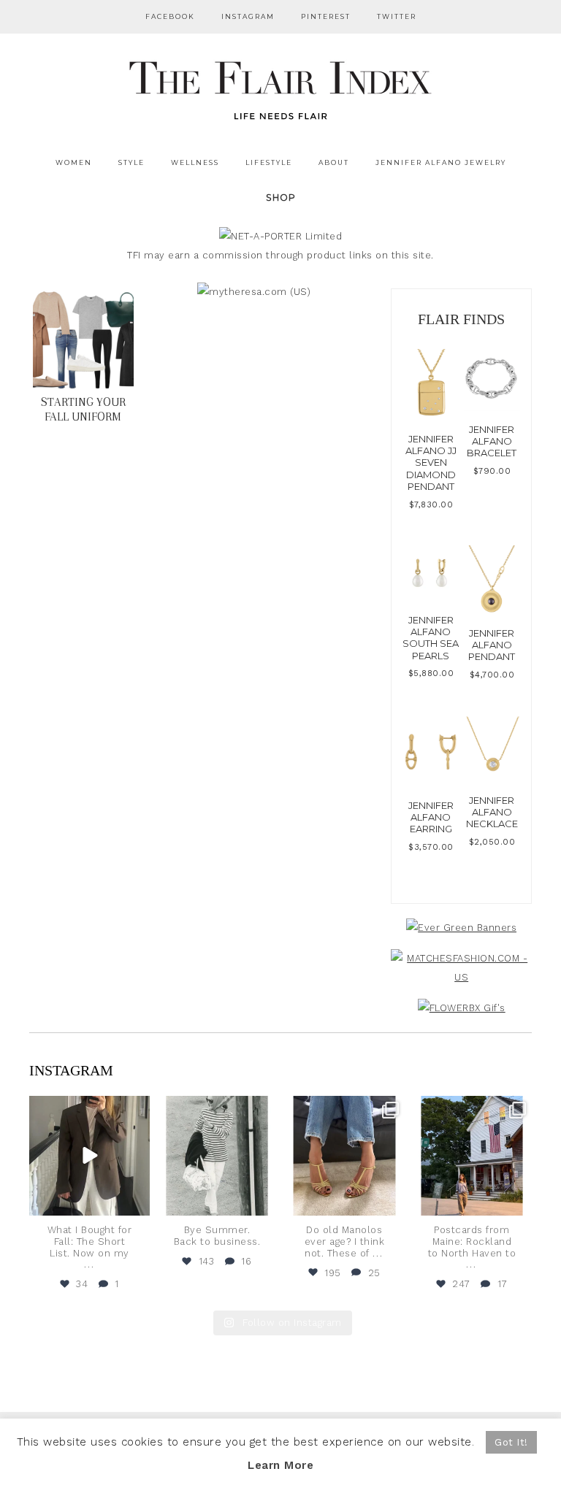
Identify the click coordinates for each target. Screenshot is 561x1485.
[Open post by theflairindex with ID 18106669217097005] (472, 1156)
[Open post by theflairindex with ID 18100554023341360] (217, 1156)
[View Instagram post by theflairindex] (136, 1202)
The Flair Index (280, 87)
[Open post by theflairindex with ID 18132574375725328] (89, 1156)
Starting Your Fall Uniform (83, 409)
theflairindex (88, 1108)
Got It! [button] (511, 1442)
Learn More (280, 1465)
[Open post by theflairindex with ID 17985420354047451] (344, 1156)
